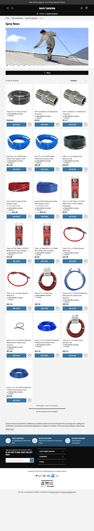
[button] (29, 124)
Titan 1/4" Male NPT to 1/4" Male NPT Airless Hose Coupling (46, 249)
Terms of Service (67, 492)
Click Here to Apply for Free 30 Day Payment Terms (47, 2)
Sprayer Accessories (31, 18)
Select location (52, 14)
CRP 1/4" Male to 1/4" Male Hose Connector (74, 113)
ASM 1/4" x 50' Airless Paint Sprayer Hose (72, 158)
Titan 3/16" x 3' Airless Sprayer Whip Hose (73, 249)
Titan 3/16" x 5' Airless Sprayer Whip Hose (17, 294)
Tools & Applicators (17, 18)
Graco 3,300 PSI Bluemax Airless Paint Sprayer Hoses (46, 202)
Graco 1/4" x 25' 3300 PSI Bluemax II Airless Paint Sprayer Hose (47, 341)
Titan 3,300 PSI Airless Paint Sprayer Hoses (16, 202)
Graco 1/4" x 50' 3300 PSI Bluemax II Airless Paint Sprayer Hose (19, 389)
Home (7, 18)
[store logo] (47, 8)
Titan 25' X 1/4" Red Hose (44, 293)
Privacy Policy (54, 492)
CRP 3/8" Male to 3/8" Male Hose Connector (46, 113)
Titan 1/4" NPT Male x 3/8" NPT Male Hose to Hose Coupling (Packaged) (74, 203)
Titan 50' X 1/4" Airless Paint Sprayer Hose (73, 341)
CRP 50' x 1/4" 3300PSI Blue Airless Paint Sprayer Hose (16, 158)
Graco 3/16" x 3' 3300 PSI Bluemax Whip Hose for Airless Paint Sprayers (75, 295)
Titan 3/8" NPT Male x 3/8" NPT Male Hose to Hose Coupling (18, 249)
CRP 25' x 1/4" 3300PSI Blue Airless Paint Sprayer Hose (44, 158)
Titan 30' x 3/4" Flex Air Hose (17, 112)
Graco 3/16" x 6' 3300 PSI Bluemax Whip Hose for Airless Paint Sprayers (19, 342)
